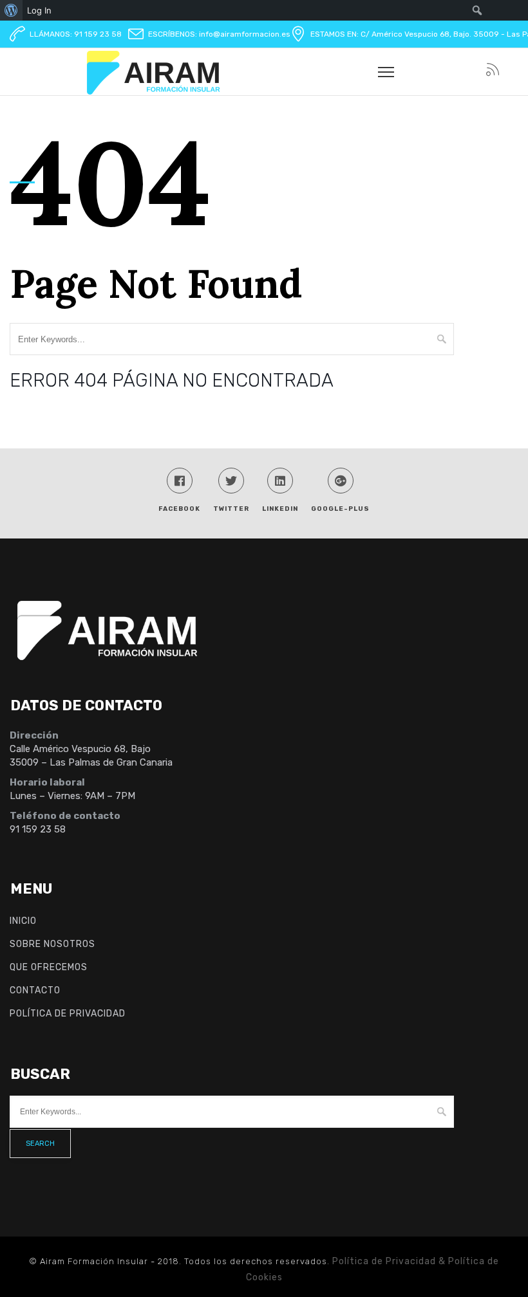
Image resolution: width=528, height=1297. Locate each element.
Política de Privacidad (68, 1013)
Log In (39, 10)
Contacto (35, 990)
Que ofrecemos (49, 967)
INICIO (23, 920)
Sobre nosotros (52, 944)
